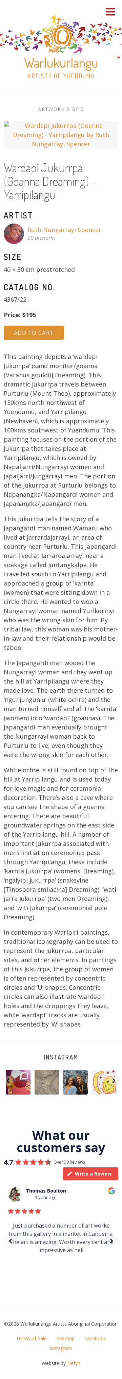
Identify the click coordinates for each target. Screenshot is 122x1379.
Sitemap (66, 1338)
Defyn (73, 1363)
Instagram (61, 1057)
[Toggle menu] (110, 11)
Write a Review (93, 1173)
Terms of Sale (31, 1338)
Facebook (95, 1338)
